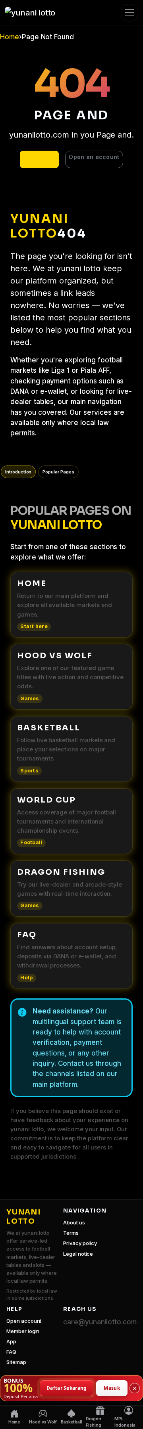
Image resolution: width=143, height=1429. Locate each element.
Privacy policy (80, 1243)
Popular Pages (58, 472)
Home (9, 37)
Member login (22, 1331)
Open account (23, 1321)
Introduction (18, 472)
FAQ (11, 1352)
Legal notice (78, 1254)
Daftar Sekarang (66, 1387)
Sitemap (16, 1362)
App (11, 1341)
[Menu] (129, 12)
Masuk (112, 1387)
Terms (71, 1233)
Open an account (94, 156)
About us (74, 1222)
